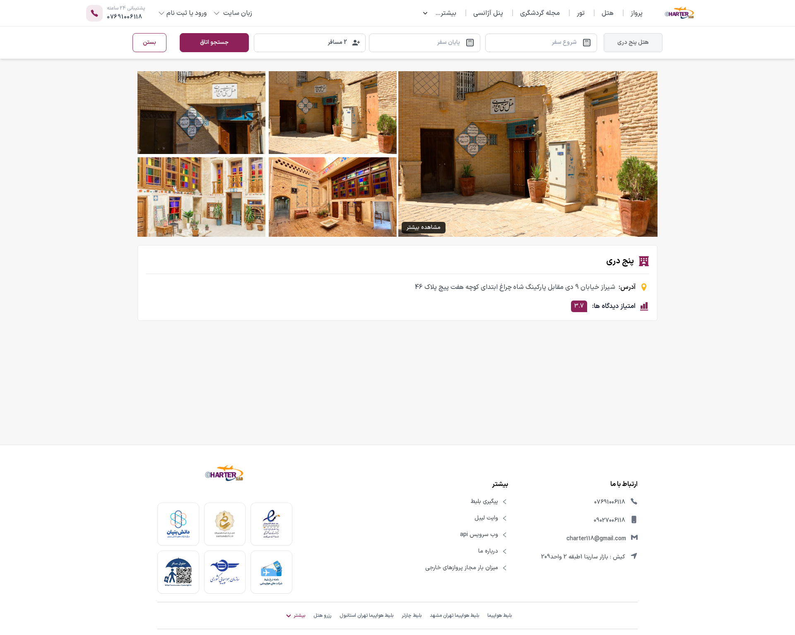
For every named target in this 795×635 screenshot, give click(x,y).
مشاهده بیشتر (424, 227)
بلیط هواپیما (499, 615)
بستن (149, 42)
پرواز (637, 13)
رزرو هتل (322, 615)
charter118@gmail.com (596, 538)
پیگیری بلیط (484, 502)
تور (581, 13)
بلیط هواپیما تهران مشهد (454, 615)
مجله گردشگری (540, 13)
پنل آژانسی (488, 13)
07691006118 (609, 502)
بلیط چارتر (412, 615)
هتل (608, 13)
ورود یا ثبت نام (186, 13)
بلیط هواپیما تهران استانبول (366, 615)
